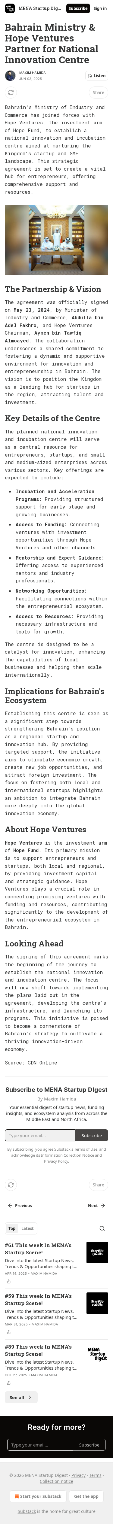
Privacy (78, 1475)
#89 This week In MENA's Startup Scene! (38, 1350)
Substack (27, 1511)
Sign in (100, 8)
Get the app (86, 1496)
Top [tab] (11, 1228)
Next (93, 1205)
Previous (23, 1205)
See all (17, 1397)
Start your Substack (40, 1496)
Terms (95, 1475)
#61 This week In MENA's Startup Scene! (38, 1249)
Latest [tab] (27, 1228)
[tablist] (21, 1228)
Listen (100, 75)
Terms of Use (85, 1149)
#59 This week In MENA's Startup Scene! (38, 1299)
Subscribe (78, 8)
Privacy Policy (56, 1161)
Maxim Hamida (32, 73)
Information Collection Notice (67, 1155)
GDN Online (42, 1062)
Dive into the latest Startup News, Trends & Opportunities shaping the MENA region (42, 1263)
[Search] (102, 1228)
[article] (56, 1263)
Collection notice (56, 1481)
